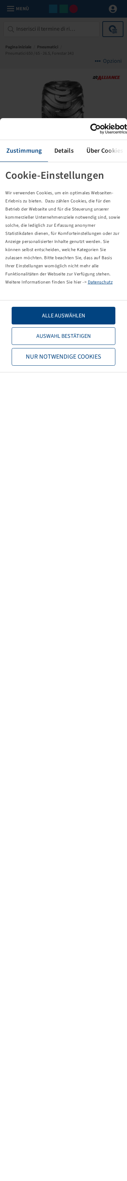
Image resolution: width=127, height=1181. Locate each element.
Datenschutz (100, 282)
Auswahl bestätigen (63, 336)
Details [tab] (64, 150)
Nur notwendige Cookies (63, 356)
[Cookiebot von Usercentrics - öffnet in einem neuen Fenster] (96, 128)
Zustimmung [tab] (24, 150)
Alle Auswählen (63, 315)
